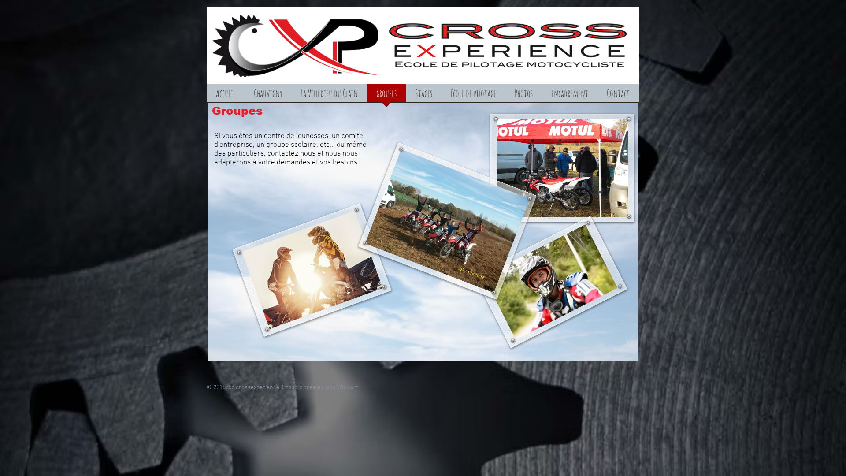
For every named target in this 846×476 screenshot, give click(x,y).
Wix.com (348, 387)
